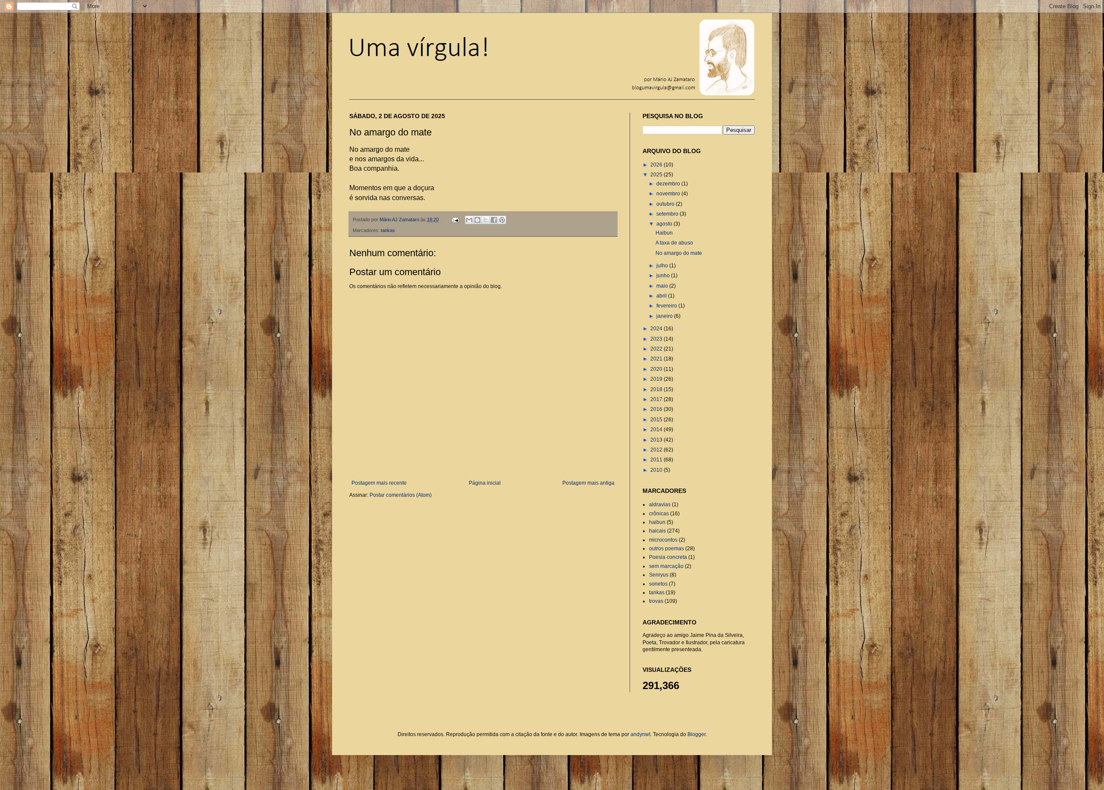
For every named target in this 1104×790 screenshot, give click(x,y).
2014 (657, 429)
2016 (657, 409)
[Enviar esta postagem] (455, 219)
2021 (657, 359)
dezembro (668, 184)
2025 (657, 175)
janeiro (665, 316)
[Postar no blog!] (477, 220)
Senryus (658, 575)
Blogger (696, 734)
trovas (656, 601)
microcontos (663, 540)
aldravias (660, 505)
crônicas (659, 514)
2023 (657, 339)
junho (663, 276)
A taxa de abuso (674, 243)
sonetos (658, 584)
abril (662, 296)
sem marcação (666, 566)
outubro (666, 204)
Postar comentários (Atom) (401, 495)
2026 (657, 165)
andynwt (640, 734)
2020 (657, 369)
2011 (657, 460)
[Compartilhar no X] (485, 220)
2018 (657, 389)
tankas (388, 230)
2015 (657, 420)
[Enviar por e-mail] (469, 220)
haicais (657, 531)
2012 (657, 450)
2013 (657, 440)
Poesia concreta (668, 557)
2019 (657, 379)
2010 (657, 470)
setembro (668, 214)
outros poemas (666, 548)
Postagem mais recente (379, 483)
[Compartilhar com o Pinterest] (502, 220)
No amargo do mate (679, 253)
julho (662, 266)
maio (662, 286)
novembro (668, 194)
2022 (657, 349)
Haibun (664, 233)
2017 (657, 399)
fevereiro (667, 306)
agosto (665, 224)
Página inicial (485, 483)
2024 (657, 329)
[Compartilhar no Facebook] (493, 220)
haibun (657, 522)
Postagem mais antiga (588, 483)
